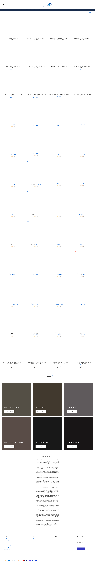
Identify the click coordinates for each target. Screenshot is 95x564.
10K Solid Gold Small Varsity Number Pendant (59, 212)
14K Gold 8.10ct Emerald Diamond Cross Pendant (36, 333)
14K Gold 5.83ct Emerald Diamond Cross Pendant (12, 333)
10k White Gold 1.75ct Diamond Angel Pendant (12, 39)
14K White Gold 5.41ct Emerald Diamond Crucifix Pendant (36, 273)
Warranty (5, 543)
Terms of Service (7, 549)
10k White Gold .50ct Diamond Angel (59, 66)
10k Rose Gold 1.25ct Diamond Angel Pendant (82, 95)
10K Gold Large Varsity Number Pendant (82, 181)
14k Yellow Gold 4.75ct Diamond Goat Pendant (82, 303)
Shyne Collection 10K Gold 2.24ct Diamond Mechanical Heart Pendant (82, 152)
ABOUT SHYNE (69, 9)
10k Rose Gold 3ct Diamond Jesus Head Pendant (13, 95)
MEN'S (16, 9)
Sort (90, 12)
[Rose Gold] (12, 126)
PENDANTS (28, 9)
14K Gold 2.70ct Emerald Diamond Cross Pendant (82, 333)
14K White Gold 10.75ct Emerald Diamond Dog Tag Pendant (12, 273)
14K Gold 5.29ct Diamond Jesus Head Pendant (59, 152)
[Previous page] (39, 375)
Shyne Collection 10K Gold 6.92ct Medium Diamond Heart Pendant (36, 363)
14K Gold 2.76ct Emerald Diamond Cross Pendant (59, 243)
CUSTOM (51, 9)
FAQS (55, 541)
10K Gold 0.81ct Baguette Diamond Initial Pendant (36, 243)
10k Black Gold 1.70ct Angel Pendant (82, 122)
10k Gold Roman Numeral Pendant (13, 122)
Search (86, 4)
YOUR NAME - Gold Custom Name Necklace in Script (12, 152)
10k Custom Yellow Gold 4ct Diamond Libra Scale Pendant (59, 39)
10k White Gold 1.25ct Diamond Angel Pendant (13, 67)
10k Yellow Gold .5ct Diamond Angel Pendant (36, 39)
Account (81, 4)
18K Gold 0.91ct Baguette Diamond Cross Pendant (59, 273)
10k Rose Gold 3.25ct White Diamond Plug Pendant (36, 95)
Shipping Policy (7, 541)
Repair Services (34, 545)
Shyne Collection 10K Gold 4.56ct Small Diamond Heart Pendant (59, 363)
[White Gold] (14, 126)
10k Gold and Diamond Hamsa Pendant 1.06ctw (36, 123)
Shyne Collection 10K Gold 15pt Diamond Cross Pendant (12, 212)
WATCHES (35, 9)
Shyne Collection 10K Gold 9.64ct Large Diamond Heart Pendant (12, 363)
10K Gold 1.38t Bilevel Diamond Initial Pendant (13, 243)
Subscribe (81, 548)
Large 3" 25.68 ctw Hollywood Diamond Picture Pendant (82, 212)
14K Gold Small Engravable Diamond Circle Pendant (35, 212)
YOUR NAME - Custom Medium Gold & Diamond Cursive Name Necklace (36, 303)
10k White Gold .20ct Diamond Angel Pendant (82, 67)
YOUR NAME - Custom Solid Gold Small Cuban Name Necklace (82, 273)
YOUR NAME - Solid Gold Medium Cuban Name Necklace (13, 303)
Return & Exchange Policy (9, 545)
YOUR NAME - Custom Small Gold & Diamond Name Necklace (59, 303)
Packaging (33, 541)
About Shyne (6, 538)
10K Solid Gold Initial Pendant (59, 181)
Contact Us (77, 9)
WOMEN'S (22, 9)
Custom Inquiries (34, 543)
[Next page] (56, 375)
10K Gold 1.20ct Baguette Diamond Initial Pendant (36, 182)
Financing (32, 547)
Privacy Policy (6, 547)
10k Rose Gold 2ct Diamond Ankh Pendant (59, 94)
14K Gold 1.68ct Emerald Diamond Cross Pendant (59, 333)
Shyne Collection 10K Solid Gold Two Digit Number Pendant (13, 182)
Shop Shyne (33, 538)
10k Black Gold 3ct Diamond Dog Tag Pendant (59, 123)
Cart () (90, 4)
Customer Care (57, 543)
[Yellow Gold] (11, 126)
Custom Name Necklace (36, 151)
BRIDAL (45, 9)
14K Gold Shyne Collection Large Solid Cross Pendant (82, 363)
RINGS (40, 9)
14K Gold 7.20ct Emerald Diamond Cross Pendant (82, 243)
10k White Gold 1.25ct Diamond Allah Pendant (36, 67)
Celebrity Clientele (59, 9)
